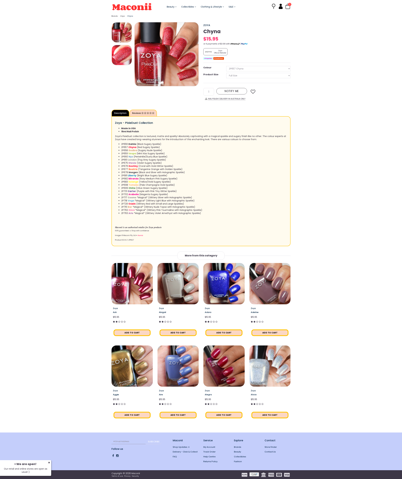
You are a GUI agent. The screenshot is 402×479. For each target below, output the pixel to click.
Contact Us (270, 451)
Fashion (238, 461)
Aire (161, 394)
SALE (231, 6)
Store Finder (271, 447)
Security (135, 476)
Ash (115, 312)
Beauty (171, 6)
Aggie (116, 394)
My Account (209, 447)
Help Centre (209, 456)
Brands (114, 16)
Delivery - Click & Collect (185, 451)
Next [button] (194, 54)
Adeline (254, 312)
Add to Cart (132, 332)
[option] (166, 54)
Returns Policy (210, 461)
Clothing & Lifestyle (212, 6)
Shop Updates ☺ (181, 447)
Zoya (122, 16)
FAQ (175, 456)
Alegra (208, 394)
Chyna (130, 16)
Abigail (162, 312)
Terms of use (117, 476)
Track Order (209, 451)
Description (120, 113)
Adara (208, 312)
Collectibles (188, 6)
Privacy (127, 476)
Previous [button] (138, 54)
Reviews (136, 113)
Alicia (253, 394)
